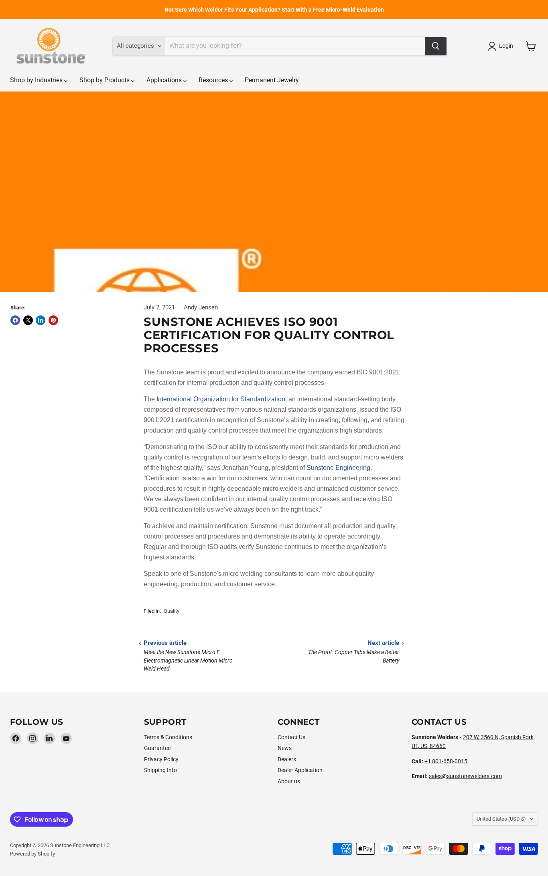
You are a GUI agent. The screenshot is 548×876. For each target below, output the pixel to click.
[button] (502, 46)
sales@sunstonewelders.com (465, 776)
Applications (164, 80)
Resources (214, 80)
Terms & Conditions (168, 737)
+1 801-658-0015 (445, 761)
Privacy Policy (161, 759)
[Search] (436, 46)
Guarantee (157, 748)
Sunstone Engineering (338, 467)
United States (501, 819)
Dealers (287, 759)
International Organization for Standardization (220, 399)
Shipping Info (160, 770)
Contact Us (291, 737)
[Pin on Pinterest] (53, 320)
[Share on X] (28, 320)
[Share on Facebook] (15, 320)
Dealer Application (300, 770)
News (285, 748)
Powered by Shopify (32, 854)
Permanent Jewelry (272, 80)
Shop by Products (105, 80)
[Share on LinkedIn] (40, 320)
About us (289, 781)
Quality (171, 611)
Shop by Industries (37, 80)
